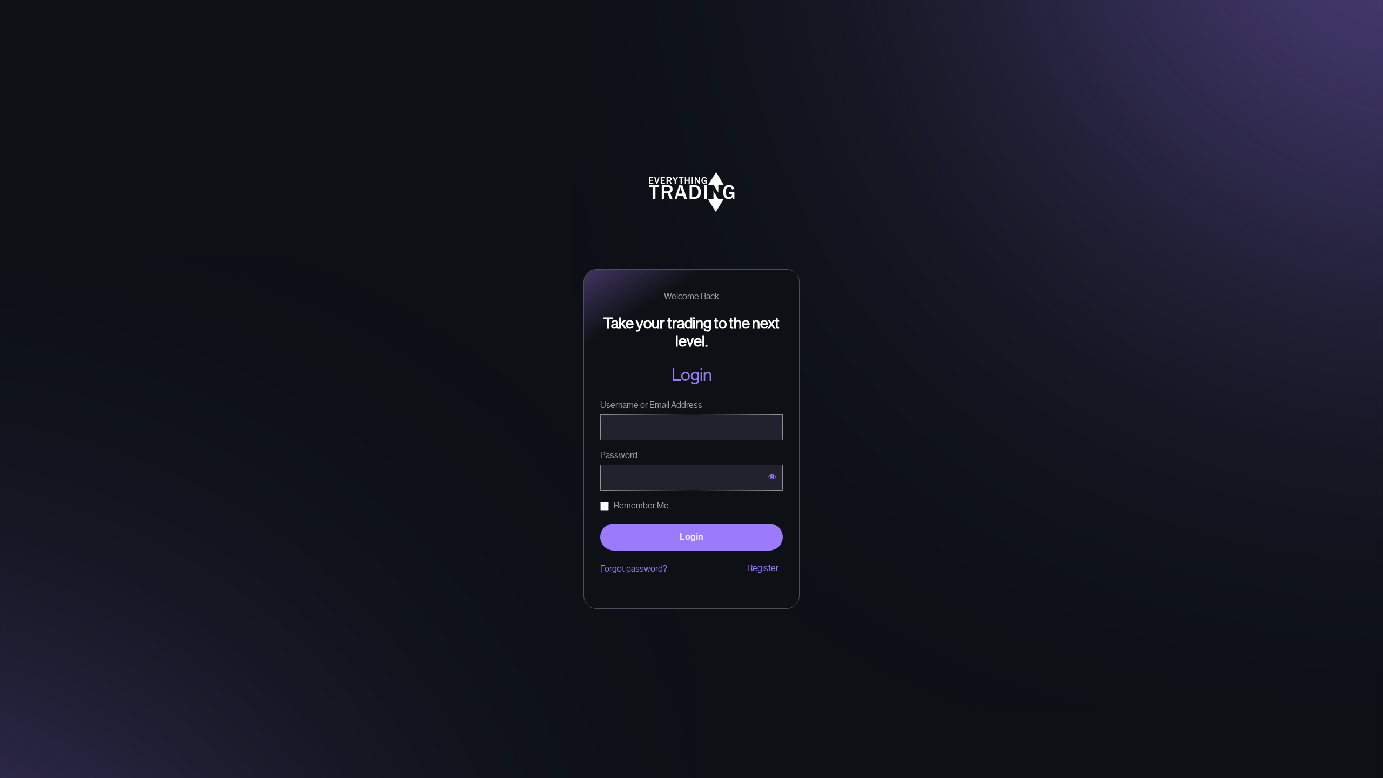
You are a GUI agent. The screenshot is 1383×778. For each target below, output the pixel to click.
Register (763, 568)
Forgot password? (633, 569)
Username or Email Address (651, 405)
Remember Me (640, 505)
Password (618, 455)
